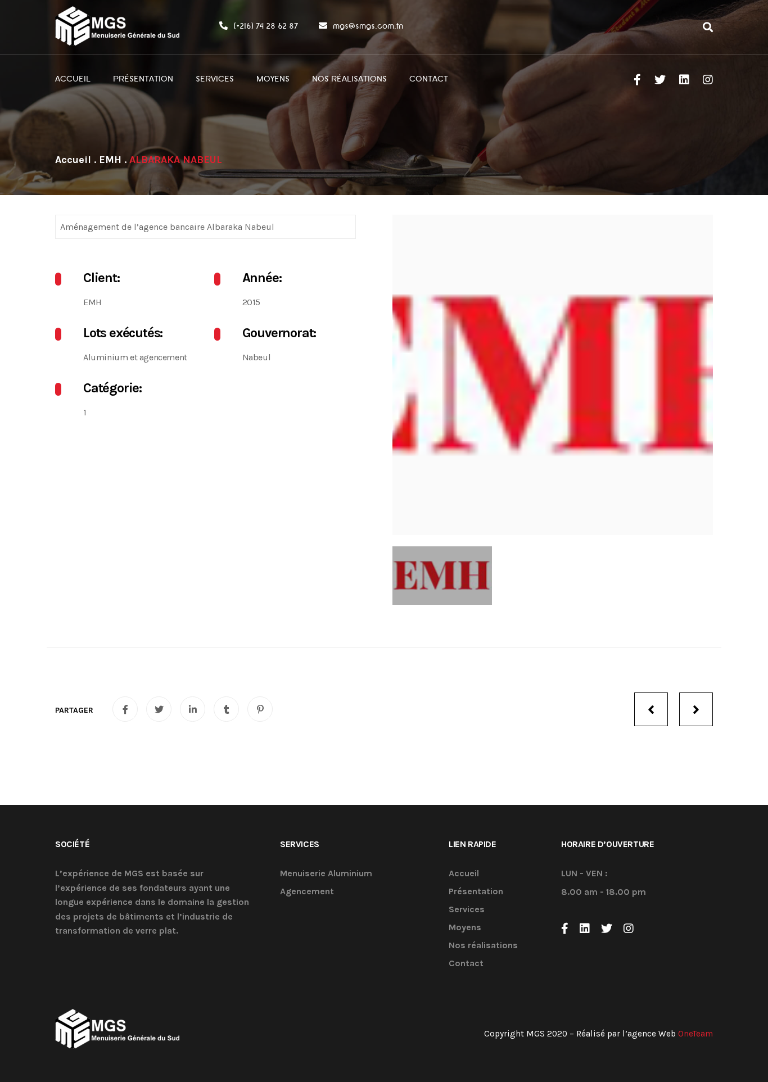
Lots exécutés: (122, 333)
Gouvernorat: (279, 333)
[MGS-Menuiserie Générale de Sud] (117, 27)
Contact (466, 963)
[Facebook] (564, 928)
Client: (101, 278)
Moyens (465, 927)
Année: (262, 278)
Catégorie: (112, 388)
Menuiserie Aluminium (326, 874)
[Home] (73, 159)
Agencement (307, 892)
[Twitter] (606, 928)
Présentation (476, 892)
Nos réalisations (483, 945)
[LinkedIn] (585, 928)
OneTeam (695, 1034)
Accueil (464, 874)
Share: (74, 710)
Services (467, 910)
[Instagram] (629, 928)
